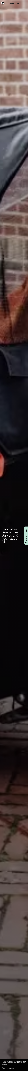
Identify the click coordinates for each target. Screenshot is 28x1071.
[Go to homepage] (14, 3)
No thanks (11, 1068)
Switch (4, 1068)
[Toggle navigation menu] (2, 2)
